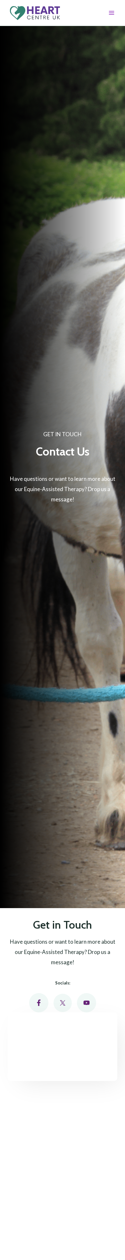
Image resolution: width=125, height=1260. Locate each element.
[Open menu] (111, 13)
